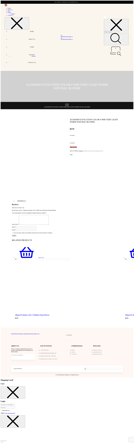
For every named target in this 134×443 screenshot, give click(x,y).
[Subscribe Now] (13, 357)
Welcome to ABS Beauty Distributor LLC (67, 2)
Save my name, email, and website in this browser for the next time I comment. (33, 232)
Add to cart (73, 147)
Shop (67, 105)
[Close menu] (17, 23)
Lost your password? (10, 413)
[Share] (2, 440)
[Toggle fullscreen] (4, 440)
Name (14, 227)
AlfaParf (85, 151)
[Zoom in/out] (6, 440)
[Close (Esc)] (1, 440)
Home (67, 104)
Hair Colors (91, 151)
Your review (15, 224)
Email (14, 230)
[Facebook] (24, 368)
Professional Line (99, 151)
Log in (2, 413)
